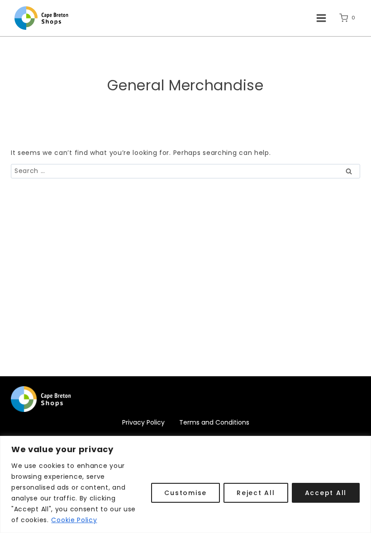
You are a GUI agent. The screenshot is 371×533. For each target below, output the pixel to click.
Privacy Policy (143, 422)
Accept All (326, 492)
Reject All (256, 492)
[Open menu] (321, 18)
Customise (185, 492)
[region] (185, 484)
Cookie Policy (74, 519)
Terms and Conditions (214, 422)
